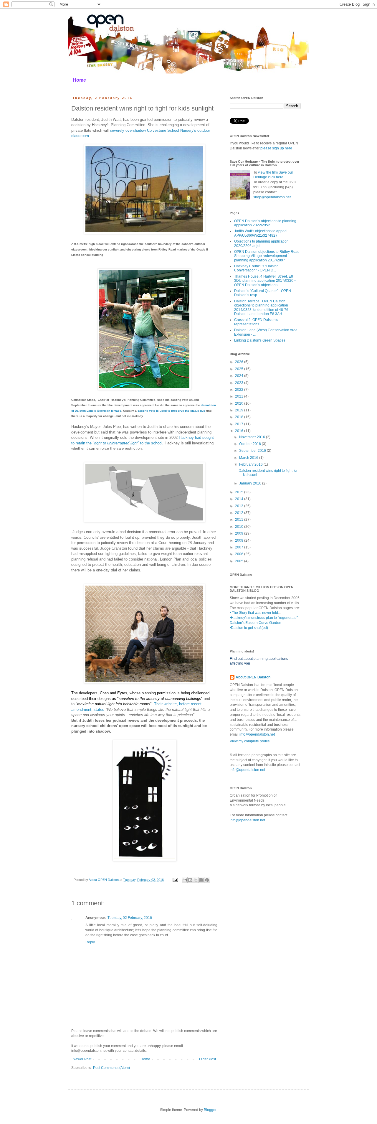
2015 (239, 492)
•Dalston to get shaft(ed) (249, 628)
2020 (239, 403)
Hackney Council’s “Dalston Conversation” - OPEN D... (256, 268)
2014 (239, 499)
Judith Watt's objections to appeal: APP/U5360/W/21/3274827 (261, 233)
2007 (239, 547)
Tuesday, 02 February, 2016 (130, 918)
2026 (239, 362)
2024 (239, 376)
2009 (239, 533)
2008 (239, 540)
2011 (239, 519)
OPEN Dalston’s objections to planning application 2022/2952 (265, 223)
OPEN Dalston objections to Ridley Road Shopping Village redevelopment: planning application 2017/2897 (267, 256)
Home (79, 80)
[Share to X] (196, 880)
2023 (239, 383)
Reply (90, 942)
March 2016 (249, 458)
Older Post (207, 1059)
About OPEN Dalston (253, 677)
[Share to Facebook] (201, 880)
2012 (239, 513)
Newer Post (82, 1059)
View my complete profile (250, 741)
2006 (239, 554)
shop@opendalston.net (272, 197)
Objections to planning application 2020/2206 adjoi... (261, 243)
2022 (239, 390)
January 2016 (250, 483)
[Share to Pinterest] (207, 880)
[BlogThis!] (190, 880)
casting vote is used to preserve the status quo (172, 410)
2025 (239, 369)
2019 (239, 410)
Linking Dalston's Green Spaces (259, 340)
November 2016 (252, 437)
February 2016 (251, 464)
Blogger (210, 1110)
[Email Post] (175, 879)
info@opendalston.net (257, 734)
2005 (239, 561)
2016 (239, 431)
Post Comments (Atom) (111, 1068)
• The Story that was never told (254, 613)
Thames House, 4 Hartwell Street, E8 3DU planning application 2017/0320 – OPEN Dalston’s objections (265, 280)
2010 (239, 527)
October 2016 (250, 444)
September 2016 (253, 451)
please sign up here (276, 148)
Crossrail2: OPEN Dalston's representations (256, 322)
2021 (239, 396)
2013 (239, 506)
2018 (239, 417)
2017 (239, 424)
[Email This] (185, 880)
